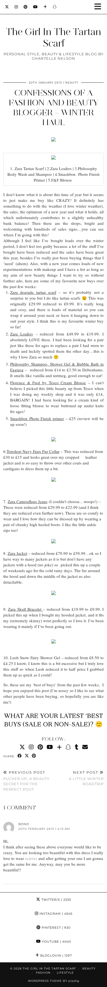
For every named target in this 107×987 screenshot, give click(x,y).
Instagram (55, 914)
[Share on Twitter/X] (26, 756)
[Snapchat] (55, 6)
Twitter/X (55, 900)
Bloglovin (55, 955)
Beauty (71, 82)
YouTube (56, 941)
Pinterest (56, 927)
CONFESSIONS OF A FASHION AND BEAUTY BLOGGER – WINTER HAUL (53, 107)
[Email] (85, 747)
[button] (99, 7)
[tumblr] (76, 747)
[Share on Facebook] (19, 756)
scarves (31, 858)
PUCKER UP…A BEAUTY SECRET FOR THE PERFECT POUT (26, 780)
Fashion (43, 972)
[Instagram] (16, 6)
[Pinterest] (26, 6)
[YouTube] (35, 6)
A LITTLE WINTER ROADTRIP (86, 778)
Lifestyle (65, 972)
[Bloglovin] (45, 6)
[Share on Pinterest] (34, 756)
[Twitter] (7, 6)
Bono (23, 824)
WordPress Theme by (53, 981)
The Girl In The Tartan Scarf (53, 37)
